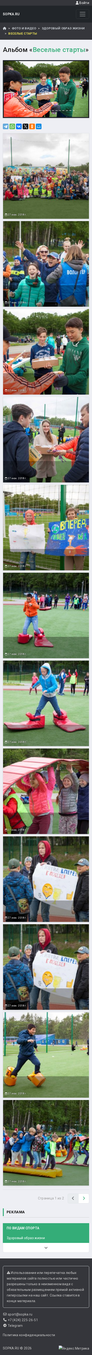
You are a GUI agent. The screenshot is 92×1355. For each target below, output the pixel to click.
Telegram (15, 1326)
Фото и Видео (24, 28)
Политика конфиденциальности (29, 1335)
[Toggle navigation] (82, 14)
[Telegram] (5, 126)
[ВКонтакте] (19, 126)
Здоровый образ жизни (63, 28)
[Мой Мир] (39, 126)
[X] (25, 126)
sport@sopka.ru (20, 1314)
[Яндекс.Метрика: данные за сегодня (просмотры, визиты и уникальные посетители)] (74, 1348)
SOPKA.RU (11, 14)
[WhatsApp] (12, 126)
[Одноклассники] (32, 126)
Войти (84, 3)
